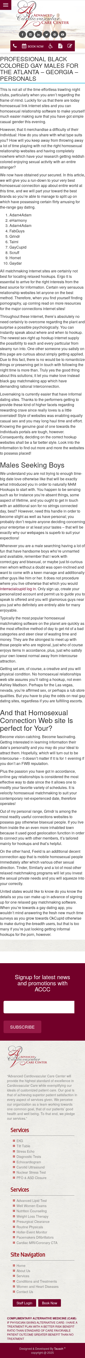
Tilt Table (23, 1146)
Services (23, 1275)
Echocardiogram (29, 1162)
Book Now (35, 46)
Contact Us (25, 1291)
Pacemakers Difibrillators (35, 1237)
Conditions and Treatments (37, 1281)
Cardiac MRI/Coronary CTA (37, 1242)
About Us (23, 1270)
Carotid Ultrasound (31, 1167)
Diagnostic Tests (29, 1156)
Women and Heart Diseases (38, 1286)
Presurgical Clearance (33, 1221)
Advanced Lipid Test (32, 1200)
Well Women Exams (32, 1205)
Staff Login (24, 1303)
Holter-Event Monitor (32, 1232)
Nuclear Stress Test (31, 1172)
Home (21, 1265)
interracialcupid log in (18, 588)
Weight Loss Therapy (32, 1216)
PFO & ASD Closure (32, 1177)
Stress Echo (25, 1151)
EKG (20, 1140)
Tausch (59, 1348)
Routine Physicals (30, 1227)
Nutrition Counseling (32, 1210)
